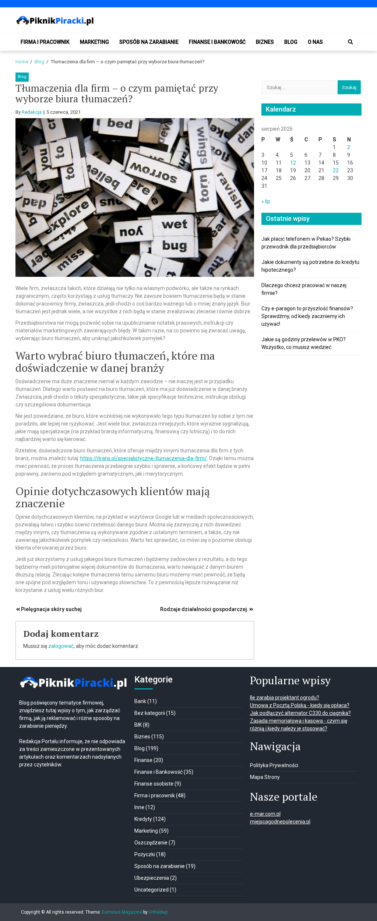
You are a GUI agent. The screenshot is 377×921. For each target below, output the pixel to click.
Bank (140, 701)
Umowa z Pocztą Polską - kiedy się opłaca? (299, 705)
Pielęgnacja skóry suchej (51, 609)
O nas (315, 42)
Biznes (265, 42)
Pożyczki (144, 854)
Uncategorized (151, 890)
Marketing (94, 42)
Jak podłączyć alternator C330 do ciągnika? (300, 713)
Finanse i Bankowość (217, 42)
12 (293, 163)
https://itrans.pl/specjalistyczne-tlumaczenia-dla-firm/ (143, 458)
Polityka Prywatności (274, 765)
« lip (265, 201)
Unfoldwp (158, 912)
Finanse (143, 760)
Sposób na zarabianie (149, 42)
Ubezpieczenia (151, 878)
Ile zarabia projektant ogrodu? (284, 698)
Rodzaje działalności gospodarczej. (204, 609)
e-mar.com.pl (265, 814)
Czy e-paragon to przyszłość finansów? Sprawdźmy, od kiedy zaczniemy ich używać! (307, 316)
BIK (138, 725)
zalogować (61, 646)
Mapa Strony (265, 777)
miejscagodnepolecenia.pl (280, 822)
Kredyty (143, 819)
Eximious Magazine (122, 912)
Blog (290, 42)
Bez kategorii (149, 713)
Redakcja (32, 112)
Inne (139, 807)
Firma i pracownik (45, 42)
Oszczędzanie (151, 843)
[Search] (350, 42)
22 (336, 170)
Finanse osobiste (153, 784)
